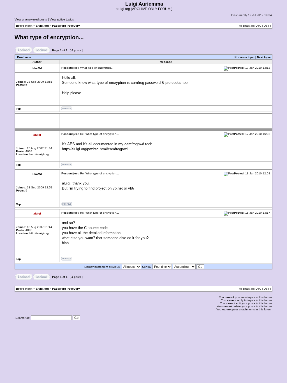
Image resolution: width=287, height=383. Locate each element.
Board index (24, 25)
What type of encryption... (49, 37)
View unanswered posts (31, 19)
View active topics (62, 19)
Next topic (264, 57)
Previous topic (244, 57)
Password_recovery (66, 25)
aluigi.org (42, 25)
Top (18, 108)
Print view (24, 57)
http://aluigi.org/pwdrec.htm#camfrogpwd (95, 149)
